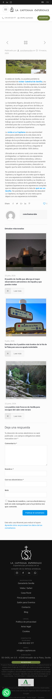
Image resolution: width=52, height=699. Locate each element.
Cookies (26, 631)
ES (43, 2)
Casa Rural (26, 593)
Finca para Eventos (26, 598)
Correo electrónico (14, 480)
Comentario (11, 443)
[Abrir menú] (5, 9)
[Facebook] (3, 2)
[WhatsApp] (35, 572)
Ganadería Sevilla (26, 583)
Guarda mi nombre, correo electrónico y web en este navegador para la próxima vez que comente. (25, 504)
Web (7, 490)
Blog (26, 612)
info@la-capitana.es (26, 18)
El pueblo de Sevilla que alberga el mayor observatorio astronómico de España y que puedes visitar (23, 282)
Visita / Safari (26, 588)
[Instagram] (11, 2)
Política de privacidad (26, 622)
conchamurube (26, 50)
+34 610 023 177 (10, 18)
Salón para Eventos (26, 602)
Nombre (9, 469)
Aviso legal (26, 626)
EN (48, 2)
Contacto (26, 607)
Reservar (43, 18)
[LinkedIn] (7, 2)
